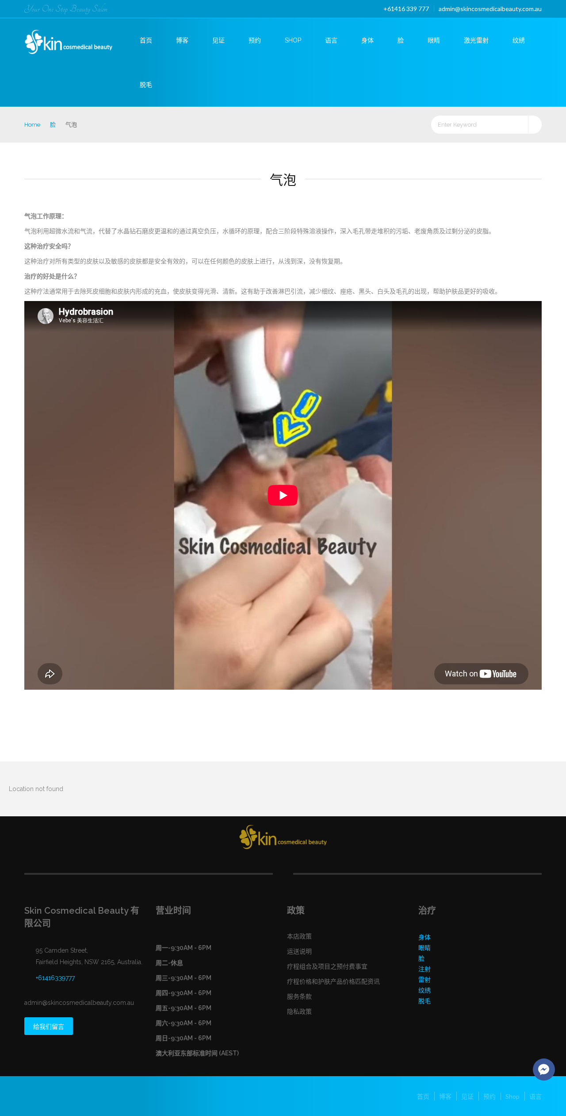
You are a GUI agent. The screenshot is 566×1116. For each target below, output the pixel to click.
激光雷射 (476, 40)
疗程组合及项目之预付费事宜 (327, 966)
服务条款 (299, 996)
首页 (146, 40)
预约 (255, 40)
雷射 (424, 979)
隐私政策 (299, 1011)
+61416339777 (55, 977)
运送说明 (299, 951)
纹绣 (518, 40)
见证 (218, 40)
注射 (424, 969)
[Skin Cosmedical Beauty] (76, 39)
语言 (331, 40)
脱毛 (146, 84)
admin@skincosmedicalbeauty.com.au (490, 8)
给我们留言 (48, 1026)
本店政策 (299, 936)
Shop (293, 40)
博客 (182, 40)
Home (32, 124)
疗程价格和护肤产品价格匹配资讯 (333, 981)
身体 (367, 40)
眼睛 (434, 40)
